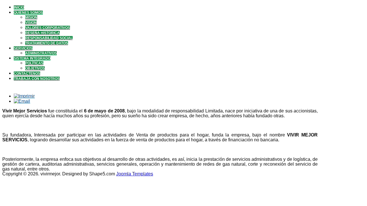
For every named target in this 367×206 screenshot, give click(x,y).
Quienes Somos (28, 13)
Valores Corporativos (47, 28)
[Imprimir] (24, 96)
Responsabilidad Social (49, 38)
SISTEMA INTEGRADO (32, 58)
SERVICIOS (23, 48)
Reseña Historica (42, 33)
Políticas (34, 63)
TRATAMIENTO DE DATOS (46, 43)
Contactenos (27, 74)
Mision (31, 17)
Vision (31, 23)
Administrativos (41, 53)
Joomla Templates (134, 173)
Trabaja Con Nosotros (37, 79)
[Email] (22, 101)
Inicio (19, 7)
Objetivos (35, 68)
